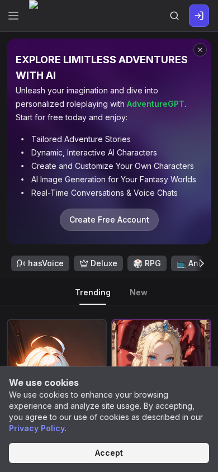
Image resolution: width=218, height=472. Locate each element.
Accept (109, 452)
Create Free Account (109, 219)
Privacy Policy (37, 428)
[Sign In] (199, 15)
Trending (93, 292)
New (139, 292)
